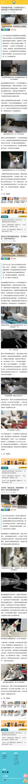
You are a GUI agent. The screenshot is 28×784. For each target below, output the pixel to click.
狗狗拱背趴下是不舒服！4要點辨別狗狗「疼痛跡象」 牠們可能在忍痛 (11, 706)
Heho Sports (16, 761)
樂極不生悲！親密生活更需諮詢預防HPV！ (4, 202)
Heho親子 (16, 756)
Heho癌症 (16, 759)
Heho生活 (16, 758)
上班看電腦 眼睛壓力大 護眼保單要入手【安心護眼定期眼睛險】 (24, 715)
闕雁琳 (14, 12)
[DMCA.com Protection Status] (4, 779)
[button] (2, 2)
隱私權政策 (4, 755)
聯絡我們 (4, 758)
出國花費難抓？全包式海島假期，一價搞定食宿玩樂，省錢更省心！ (11, 715)
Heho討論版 (16, 762)
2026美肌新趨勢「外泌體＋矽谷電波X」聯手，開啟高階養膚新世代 (17, 706)
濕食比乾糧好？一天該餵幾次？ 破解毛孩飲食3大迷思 (4, 715)
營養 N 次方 (16, 764)
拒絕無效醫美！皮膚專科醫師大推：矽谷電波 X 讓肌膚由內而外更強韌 (11, 202)
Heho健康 (16, 755)
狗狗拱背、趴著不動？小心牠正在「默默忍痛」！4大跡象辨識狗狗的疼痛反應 (24, 202)
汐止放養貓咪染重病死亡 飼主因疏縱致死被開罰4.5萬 (17, 715)
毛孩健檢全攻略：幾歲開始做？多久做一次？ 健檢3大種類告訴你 (17, 202)
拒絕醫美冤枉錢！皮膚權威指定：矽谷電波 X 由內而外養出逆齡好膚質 (4, 706)
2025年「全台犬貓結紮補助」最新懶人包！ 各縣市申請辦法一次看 (24, 706)
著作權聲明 (4, 756)
